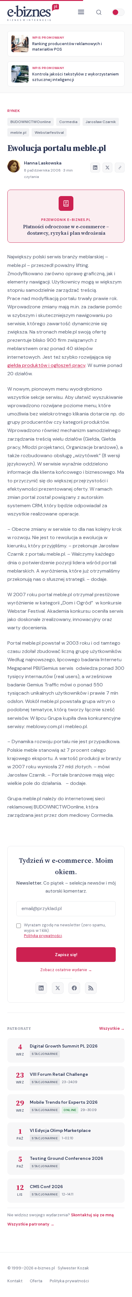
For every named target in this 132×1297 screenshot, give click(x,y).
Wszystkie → (112, 1028)
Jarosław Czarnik (101, 121)
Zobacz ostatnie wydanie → (66, 969)
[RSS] (91, 988)
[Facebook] (74, 988)
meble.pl (18, 132)
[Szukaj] (99, 12)
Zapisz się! (66, 954)
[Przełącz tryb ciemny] (118, 12)
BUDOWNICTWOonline (30, 121)
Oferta (36, 1280)
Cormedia (68, 121)
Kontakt (14, 1280)
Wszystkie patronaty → (30, 1224)
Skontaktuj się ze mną (92, 1215)
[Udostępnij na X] (107, 167)
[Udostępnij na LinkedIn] (95, 167)
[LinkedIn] (41, 988)
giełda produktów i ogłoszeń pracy (46, 365)
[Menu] (81, 12)
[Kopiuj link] (120, 167)
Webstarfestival (49, 132)
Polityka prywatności (43, 935)
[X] (58, 988)
